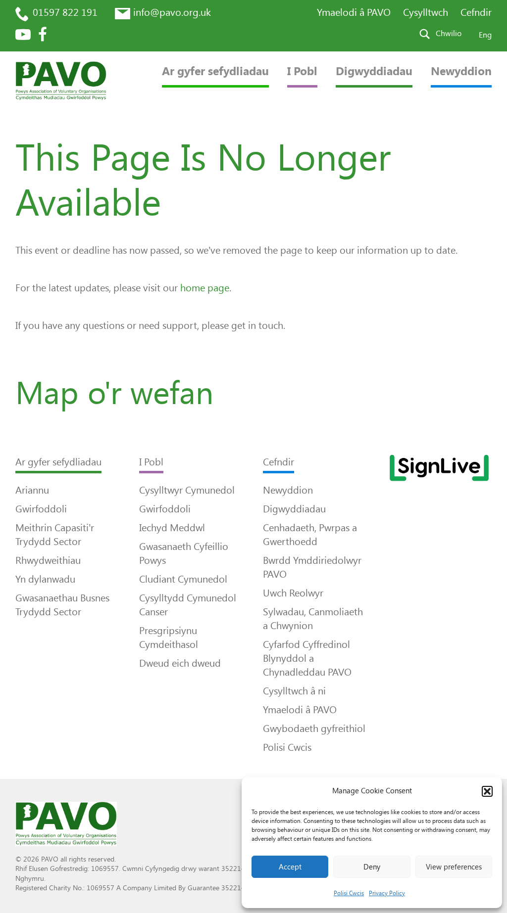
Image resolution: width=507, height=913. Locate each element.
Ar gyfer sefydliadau (215, 71)
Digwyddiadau (374, 71)
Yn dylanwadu (45, 579)
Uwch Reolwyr (293, 593)
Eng (485, 35)
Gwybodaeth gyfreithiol (314, 728)
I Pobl (302, 71)
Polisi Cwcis (349, 893)
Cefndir (476, 12)
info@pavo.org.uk (172, 12)
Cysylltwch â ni (294, 691)
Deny (371, 867)
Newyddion (461, 71)
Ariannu (32, 490)
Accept (290, 867)
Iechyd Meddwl (172, 528)
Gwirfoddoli (41, 509)
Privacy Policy (387, 893)
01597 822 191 (65, 12)
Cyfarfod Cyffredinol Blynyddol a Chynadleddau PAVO (307, 658)
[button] (487, 791)
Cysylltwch (425, 12)
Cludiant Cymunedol (183, 579)
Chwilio (448, 33)
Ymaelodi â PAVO (354, 12)
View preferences (454, 867)
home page (204, 288)
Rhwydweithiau (48, 560)
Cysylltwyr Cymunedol (187, 490)
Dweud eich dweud (180, 663)
